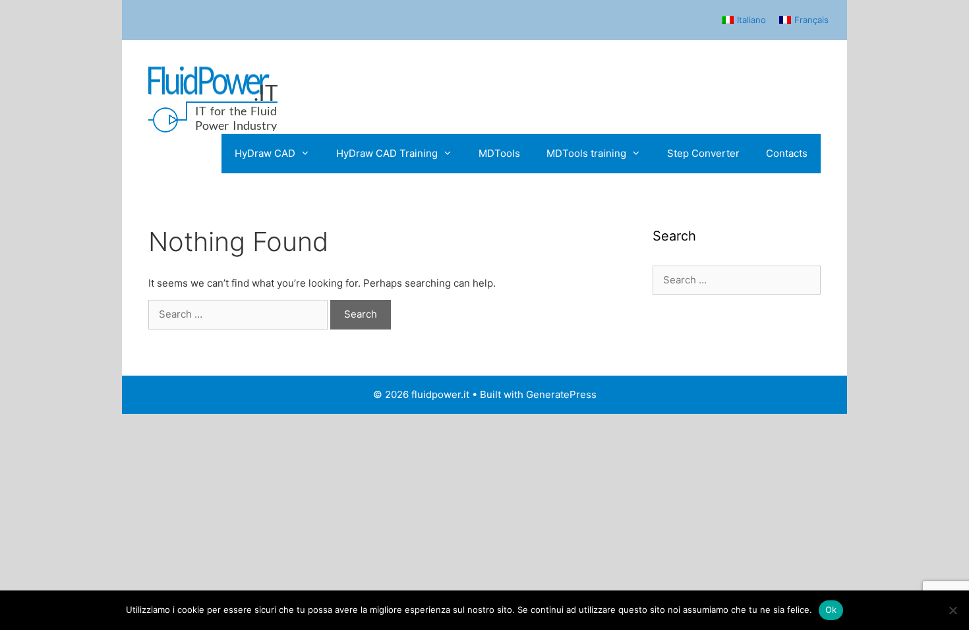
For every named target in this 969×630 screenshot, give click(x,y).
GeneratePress (561, 394)
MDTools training (586, 153)
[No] (952, 610)
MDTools (499, 153)
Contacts (787, 153)
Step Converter (703, 153)
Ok (831, 609)
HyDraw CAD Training (387, 153)
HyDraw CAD (265, 153)
